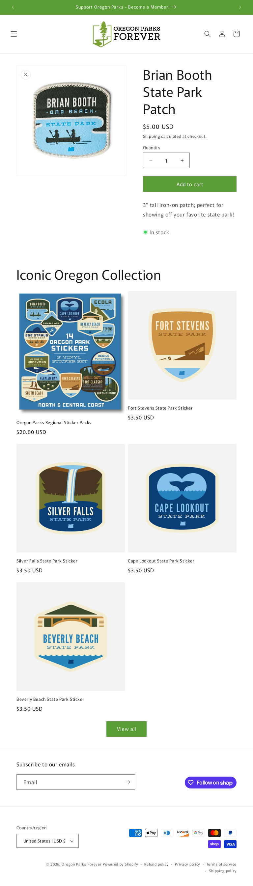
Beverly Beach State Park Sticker (50, 699)
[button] (14, 34)
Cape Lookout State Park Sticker (161, 561)
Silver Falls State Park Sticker (47, 561)
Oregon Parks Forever (82, 864)
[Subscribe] (127, 782)
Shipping (151, 136)
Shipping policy (223, 870)
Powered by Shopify (120, 864)
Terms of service (222, 864)
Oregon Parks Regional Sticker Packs (54, 422)
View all (126, 728)
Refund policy (156, 864)
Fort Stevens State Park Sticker (160, 408)
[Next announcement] (240, 7)
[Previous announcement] (13, 7)
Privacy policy (187, 864)
